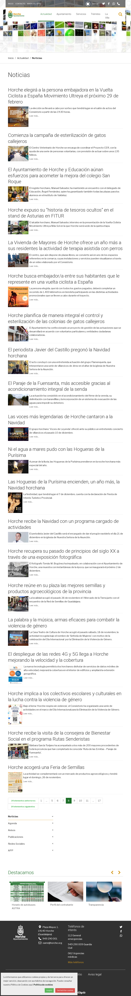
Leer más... (34, 116)
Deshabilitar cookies (65, 990)
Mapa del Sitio (34, 4)
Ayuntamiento (64, 14)
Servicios (81, 14)
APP (10, 850)
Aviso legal (94, 974)
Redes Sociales (16, 843)
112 (70, 935)
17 (99, 800)
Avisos (11, 830)
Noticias (13, 816)
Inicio (10, 4)
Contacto (20, 4)
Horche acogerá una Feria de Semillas (46, 767)
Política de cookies (43, 985)
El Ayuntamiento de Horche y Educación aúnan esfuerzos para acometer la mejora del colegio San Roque (59, 175)
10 (80, 800)
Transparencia (96, 904)
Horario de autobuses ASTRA (23, 906)
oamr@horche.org (52, 943)
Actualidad (46, 14)
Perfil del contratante (61, 904)
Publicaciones (15, 837)
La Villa (107, 16)
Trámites (95, 14)
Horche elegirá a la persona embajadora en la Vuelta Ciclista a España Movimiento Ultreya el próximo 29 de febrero (63, 96)
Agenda (12, 823)
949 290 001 (49, 938)
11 (87, 800)
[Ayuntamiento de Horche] (16, 17)
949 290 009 (75, 944)
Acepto (49, 990)
